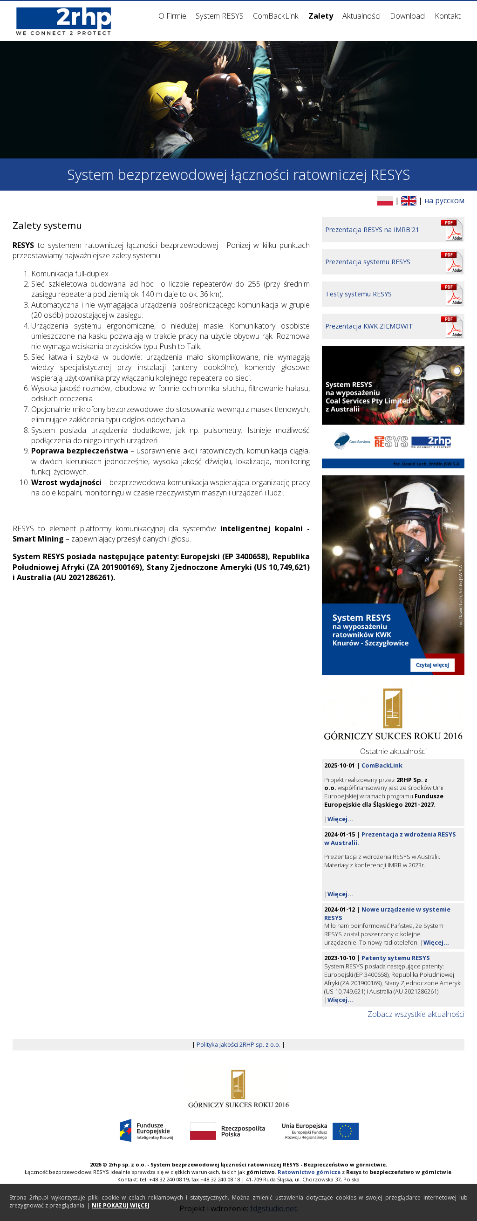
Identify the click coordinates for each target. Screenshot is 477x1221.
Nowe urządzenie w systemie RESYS (387, 913)
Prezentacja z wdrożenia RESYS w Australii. (390, 838)
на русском (444, 200)
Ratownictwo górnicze (309, 1171)
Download (407, 15)
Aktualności (361, 15)
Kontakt (448, 15)
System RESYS (220, 15)
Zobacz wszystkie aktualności (416, 1014)
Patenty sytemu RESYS (395, 957)
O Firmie (172, 15)
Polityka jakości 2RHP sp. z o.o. (238, 1044)
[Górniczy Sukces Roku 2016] (239, 1087)
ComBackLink (276, 15)
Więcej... (340, 819)
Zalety (320, 15)
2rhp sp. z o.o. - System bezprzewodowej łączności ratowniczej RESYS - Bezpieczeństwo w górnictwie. (248, 1164)
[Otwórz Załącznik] (393, 406)
